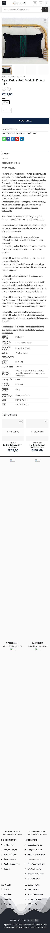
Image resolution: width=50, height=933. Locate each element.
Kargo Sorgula (9, 909)
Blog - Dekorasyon (35, 895)
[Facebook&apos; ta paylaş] (8, 139)
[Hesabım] (41, 3)
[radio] (5, 102)
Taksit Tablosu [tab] (8, 168)
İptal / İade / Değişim (36, 864)
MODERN (15, 77)
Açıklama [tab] (6, 153)
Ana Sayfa (6, 77)
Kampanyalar (33, 890)
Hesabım (7, 895)
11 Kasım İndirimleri (35, 909)
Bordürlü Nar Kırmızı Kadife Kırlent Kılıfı (12, 446)
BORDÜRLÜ (14, 133)
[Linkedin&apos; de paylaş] (22, 139)
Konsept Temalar (35, 899)
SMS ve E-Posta (34, 869)
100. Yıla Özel (33, 904)
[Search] (45, 9)
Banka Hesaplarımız (12, 864)
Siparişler (7, 899)
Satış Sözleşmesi (35, 850)
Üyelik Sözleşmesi (35, 845)
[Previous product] (9, 89)
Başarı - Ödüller (10, 855)
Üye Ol (6, 890)
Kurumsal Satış (34, 878)
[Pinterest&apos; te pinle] (17, 139)
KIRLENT (22, 133)
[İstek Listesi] (35, 3)
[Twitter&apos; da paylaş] (13, 139)
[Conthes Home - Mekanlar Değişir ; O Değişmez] (19, 3)
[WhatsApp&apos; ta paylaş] (4, 139)
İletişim (7, 869)
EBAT (4, 98)
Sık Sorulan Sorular (35, 874)
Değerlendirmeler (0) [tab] (11, 163)
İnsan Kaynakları (10, 859)
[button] (4, 3)
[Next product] (4, 89)
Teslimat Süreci (34, 859)
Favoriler (7, 904)
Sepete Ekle (25, 121)
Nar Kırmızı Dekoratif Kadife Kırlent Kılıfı (37, 446)
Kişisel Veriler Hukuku (36, 855)
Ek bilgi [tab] (5, 158)
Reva (23, 77)
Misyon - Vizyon (10, 850)
